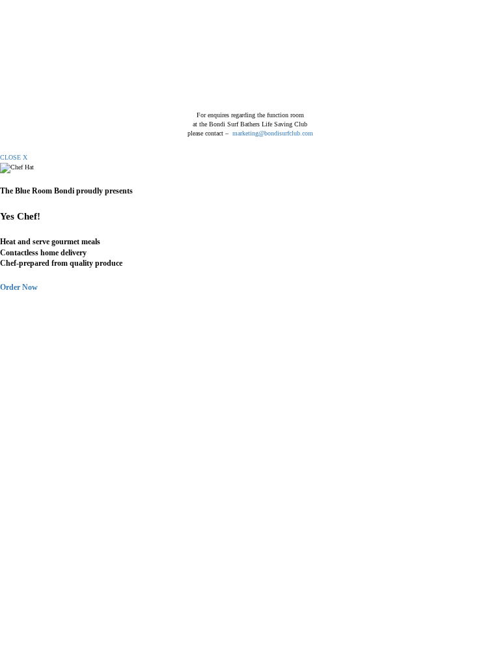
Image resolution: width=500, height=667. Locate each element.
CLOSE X (13, 157)
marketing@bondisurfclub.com (272, 133)
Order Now (19, 287)
